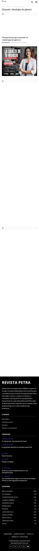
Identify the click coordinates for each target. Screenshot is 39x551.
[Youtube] (28, 546)
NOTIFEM (5, 453)
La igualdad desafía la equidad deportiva (17, 447)
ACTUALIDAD (6, 468)
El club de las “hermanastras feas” (14, 441)
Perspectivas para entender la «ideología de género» (15, 38)
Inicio (3, 6)
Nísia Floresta (7, 456)
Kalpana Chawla (7, 462)
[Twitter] (23, 546)
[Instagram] (15, 546)
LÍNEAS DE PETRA (7, 439)
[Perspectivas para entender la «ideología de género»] (19, 24)
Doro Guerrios (6, 42)
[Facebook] (11, 546)
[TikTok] (19, 546)
